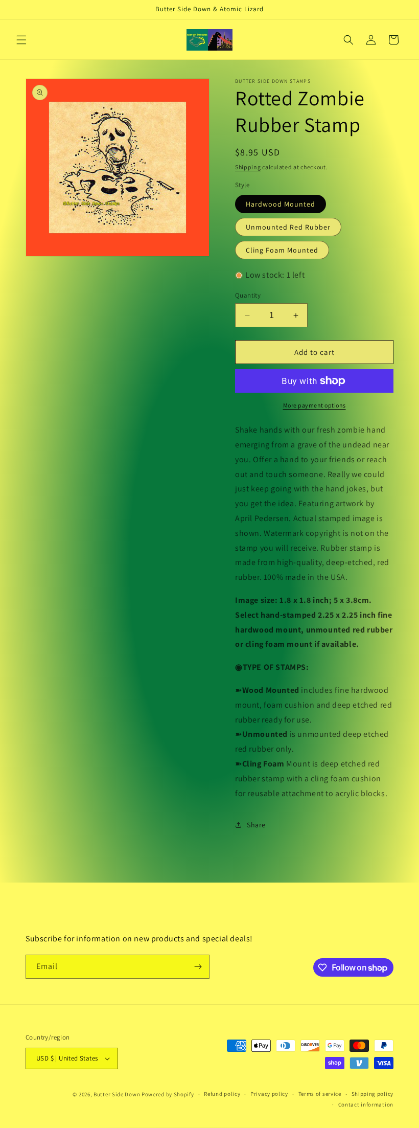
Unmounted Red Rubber (288, 227)
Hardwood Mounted (280, 204)
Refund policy (222, 1093)
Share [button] (256, 824)
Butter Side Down (117, 1094)
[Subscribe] (198, 967)
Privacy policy (269, 1093)
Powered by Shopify (168, 1094)
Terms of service (319, 1093)
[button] (21, 40)
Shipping (248, 167)
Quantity (248, 295)
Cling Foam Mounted (282, 250)
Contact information (365, 1104)
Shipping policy (373, 1093)
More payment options (314, 405)
